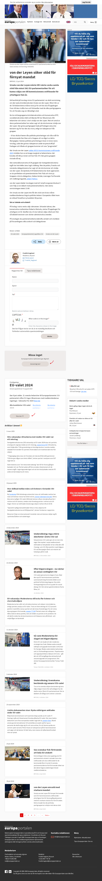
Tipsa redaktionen (33, 271)
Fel (13, 294)
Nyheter (30, 22)
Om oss (90, 841)
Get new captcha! (13, 325)
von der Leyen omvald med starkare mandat (47, 788)
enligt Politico (32, 179)
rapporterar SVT (42, 445)
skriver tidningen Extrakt (43, 497)
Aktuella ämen (86, 838)
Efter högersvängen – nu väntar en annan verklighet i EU (49, 570)
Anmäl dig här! (35, 364)
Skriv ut (55, 242)
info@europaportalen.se (62, 837)
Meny (92, 22)
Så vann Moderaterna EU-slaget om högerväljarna (46, 637)
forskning (12, 494)
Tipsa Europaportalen (80, 841)
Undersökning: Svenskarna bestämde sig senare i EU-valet (49, 682)
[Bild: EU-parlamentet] (17, 753)
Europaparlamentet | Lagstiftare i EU (32, 234)
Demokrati (56, 22)
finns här (37, 401)
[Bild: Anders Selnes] (17, 537)
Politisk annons (91, 58)
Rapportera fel (17, 271)
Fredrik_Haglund (31, 260)
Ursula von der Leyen (52, 234)
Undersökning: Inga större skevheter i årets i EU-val (46, 535)
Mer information (47, 2)
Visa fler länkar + (82, 443)
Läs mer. (84, 391)
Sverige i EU (38, 22)
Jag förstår (86, 2)
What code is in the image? (39, 319)
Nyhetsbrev (77, 838)
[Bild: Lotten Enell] (17, 639)
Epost (14, 286)
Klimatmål (47, 22)
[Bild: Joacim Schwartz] (17, 572)
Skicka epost (29, 258)
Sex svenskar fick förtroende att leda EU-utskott (48, 751)
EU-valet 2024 (15, 234)
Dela (40, 242)
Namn (14, 277)
